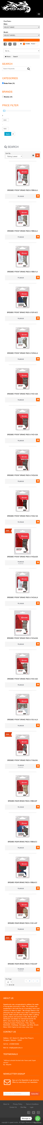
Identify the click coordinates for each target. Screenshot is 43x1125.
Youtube (10, 44)
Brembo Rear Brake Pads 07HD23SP (22, 964)
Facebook (5, 44)
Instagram (15, 44)
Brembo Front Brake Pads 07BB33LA (22, 231)
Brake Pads (8, 83)
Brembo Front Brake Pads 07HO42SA (22, 638)
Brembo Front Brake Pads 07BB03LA (22, 190)
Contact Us (13, 1107)
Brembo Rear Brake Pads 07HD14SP (22, 923)
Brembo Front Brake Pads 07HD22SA (22, 557)
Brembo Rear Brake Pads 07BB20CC (22, 882)
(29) (9, 83)
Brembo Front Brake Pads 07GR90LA (22, 353)
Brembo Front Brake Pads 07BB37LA (22, 272)
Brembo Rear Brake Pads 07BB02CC (22, 842)
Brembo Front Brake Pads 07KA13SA (22, 679)
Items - (29, 44)
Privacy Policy (17, 1104)
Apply (8, 134)
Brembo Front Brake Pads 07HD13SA (22, 394)
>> (37, 981)
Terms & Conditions (32, 1104)
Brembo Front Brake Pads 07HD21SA (22, 516)
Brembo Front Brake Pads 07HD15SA (22, 434)
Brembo (6, 97)
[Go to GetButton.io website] (37, 1122)
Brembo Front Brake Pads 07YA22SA (22, 760)
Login (31, 1107)
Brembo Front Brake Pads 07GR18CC (22, 312)
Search (15, 56)
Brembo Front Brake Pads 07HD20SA (22, 475)
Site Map (23, 1107)
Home (8, 56)
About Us (6, 1104)
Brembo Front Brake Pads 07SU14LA (22, 719)
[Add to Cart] (38, 196)
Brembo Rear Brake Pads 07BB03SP (22, 801)
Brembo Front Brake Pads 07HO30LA (22, 597)
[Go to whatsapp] (37, 1118)
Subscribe (34, 1094)
